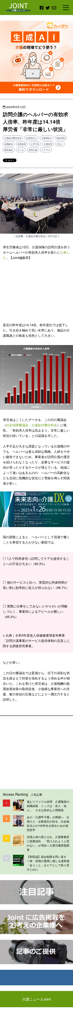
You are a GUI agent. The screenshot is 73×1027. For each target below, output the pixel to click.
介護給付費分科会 (12, 137)
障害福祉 (8, 149)
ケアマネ (46, 149)
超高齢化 (8, 143)
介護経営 (48, 143)
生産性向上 (31, 137)
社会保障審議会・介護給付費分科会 (31, 425)
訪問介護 (33, 149)
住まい (60, 143)
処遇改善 (22, 143)
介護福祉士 (46, 137)
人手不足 (35, 143)
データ (21, 149)
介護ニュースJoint (36, 999)
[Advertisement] (36, 290)
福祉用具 (61, 137)
